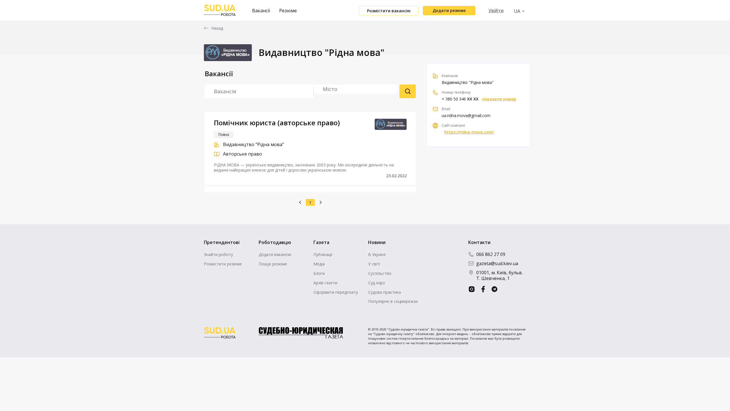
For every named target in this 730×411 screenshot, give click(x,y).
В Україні (377, 254)
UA (517, 11)
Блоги (319, 273)
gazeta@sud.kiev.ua (497, 263)
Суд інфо (376, 282)
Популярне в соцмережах (393, 301)
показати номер (499, 99)
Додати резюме (449, 10)
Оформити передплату (335, 292)
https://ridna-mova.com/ (469, 132)
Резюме (288, 10)
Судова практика (384, 292)
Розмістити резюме (223, 264)
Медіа (319, 264)
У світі (374, 264)
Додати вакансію (275, 254)
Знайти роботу (218, 254)
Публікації (322, 254)
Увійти (496, 10)
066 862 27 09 (490, 254)
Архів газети (325, 282)
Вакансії (261, 10)
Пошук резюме (408, 91)
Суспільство (380, 273)
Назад (217, 28)
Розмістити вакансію (389, 10)
